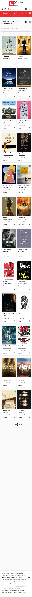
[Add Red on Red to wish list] (30, 353)
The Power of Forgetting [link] (23, 88)
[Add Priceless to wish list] (30, 64)
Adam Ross (21, 412)
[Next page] (21, 424)
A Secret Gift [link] (6, 410)
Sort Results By (5, 28)
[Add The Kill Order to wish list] (30, 225)
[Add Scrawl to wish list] (30, 321)
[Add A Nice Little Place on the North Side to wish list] (15, 128)
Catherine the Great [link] (8, 314)
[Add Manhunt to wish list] (15, 289)
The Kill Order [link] (21, 217)
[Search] (2, 9)
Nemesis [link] (5, 217)
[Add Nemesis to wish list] (15, 225)
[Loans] (25, 9)
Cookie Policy (21, 592)
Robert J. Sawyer (23, 283)
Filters (4, 33)
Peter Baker (22, 155)
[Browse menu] (29, 9)
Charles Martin (22, 187)
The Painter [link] (6, 56)
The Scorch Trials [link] (22, 378)
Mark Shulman (22, 316)
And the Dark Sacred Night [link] (8, 88)
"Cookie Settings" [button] (21, 586)
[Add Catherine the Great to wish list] (15, 321)
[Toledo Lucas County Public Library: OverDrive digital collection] (16, 3)
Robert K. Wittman (23, 58)
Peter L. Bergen (7, 283)
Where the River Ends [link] (23, 185)
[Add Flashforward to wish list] (30, 289)
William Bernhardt (8, 219)
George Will (6, 123)
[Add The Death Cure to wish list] (15, 353)
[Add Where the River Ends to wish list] (30, 193)
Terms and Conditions (8, 575)
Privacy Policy (21, 575)
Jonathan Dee (7, 187)
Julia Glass (6, 90)
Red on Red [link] (21, 346)
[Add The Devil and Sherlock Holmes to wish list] (30, 257)
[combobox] (12, 9)
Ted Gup (6, 412)
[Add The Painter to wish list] (15, 64)
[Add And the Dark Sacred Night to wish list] (15, 96)
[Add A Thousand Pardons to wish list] (15, 193)
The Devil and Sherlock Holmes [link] (23, 249)
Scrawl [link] (19, 314)
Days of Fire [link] (21, 153)
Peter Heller (7, 58)
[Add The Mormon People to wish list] (15, 160)
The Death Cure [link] (7, 346)
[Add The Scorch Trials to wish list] (30, 386)
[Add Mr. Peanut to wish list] (30, 418)
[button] (26, 22)
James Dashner (22, 219)
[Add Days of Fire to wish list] (30, 160)
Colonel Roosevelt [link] (8, 378)
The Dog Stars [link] (7, 249)
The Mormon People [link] (8, 153)
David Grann (22, 251)
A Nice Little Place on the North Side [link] (8, 121)
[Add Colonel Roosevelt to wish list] (15, 386)
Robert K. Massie (8, 316)
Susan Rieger (22, 123)
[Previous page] (12, 424)
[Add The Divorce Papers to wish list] (30, 128)
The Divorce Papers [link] (23, 121)
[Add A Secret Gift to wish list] (15, 418)
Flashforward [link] (21, 281)
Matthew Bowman (8, 155)
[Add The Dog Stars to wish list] (15, 257)
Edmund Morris (7, 380)
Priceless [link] (20, 56)
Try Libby (5, 13)
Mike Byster (22, 90)
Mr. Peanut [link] (21, 410)
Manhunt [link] (5, 281)
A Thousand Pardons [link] (8, 185)
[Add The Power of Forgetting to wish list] (30, 96)
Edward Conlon (22, 348)
